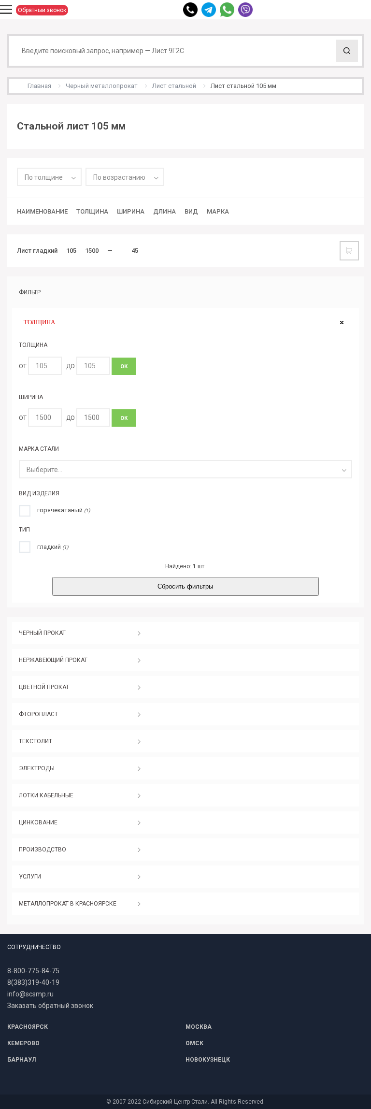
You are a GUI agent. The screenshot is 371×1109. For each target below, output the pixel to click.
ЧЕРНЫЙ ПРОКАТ (42, 633)
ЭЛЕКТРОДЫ (37, 768)
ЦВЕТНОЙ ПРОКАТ (44, 687)
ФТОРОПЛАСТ (38, 714)
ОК (124, 366)
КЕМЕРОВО (23, 1043)
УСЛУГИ (30, 876)
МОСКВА (199, 1026)
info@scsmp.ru (30, 994)
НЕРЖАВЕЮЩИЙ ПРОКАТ (53, 660)
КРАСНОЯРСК (27, 1026)
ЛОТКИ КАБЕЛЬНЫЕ (46, 795)
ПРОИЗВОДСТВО (42, 849)
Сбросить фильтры (185, 586)
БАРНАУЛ (21, 1059)
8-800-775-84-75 (33, 971)
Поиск (347, 51)
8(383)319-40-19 (33, 982)
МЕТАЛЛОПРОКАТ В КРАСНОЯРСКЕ (67, 903)
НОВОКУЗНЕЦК (208, 1059)
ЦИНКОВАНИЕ (38, 822)
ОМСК (194, 1043)
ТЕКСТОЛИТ (35, 741)
